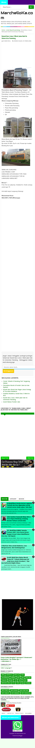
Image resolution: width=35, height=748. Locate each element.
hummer (28, 683)
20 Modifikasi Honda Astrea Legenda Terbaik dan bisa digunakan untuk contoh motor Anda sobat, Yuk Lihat (19, 505)
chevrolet (9, 674)
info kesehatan (26, 693)
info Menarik (15, 693)
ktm (13, 683)
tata (19, 680)
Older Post (30, 458)
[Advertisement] (17, 55)
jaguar (11, 680)
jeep (23, 677)
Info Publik (5, 690)
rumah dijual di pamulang (22, 41)
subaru (13, 677)
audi (18, 677)
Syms (17, 683)
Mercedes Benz (6, 683)
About (3, 713)
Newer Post (5, 458)
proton (28, 677)
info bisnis (14, 690)
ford (22, 674)
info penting (24, 690)
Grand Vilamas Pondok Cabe (11, 402)
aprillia (16, 674)
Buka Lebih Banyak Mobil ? (12, 717)
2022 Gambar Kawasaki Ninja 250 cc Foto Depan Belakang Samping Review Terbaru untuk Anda (19, 518)
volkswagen (5, 677)
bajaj (22, 683)
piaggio (4, 680)
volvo (25, 680)
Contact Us (26, 713)
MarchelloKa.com (21, 733)
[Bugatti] (6, 710)
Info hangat (5, 693)
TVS (15, 680)
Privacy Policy (19, 713)
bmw (3, 674)
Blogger (20, 735)
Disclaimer (28, 713)
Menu (4, 2)
